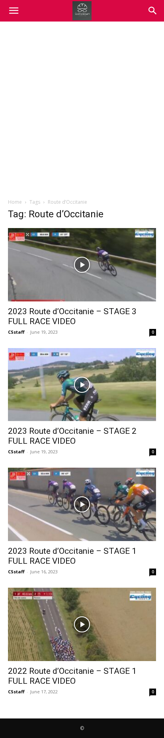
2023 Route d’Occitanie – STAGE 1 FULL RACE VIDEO (72, 556)
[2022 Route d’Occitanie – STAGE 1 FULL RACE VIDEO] (82, 624)
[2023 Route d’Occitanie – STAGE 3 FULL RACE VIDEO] (82, 264)
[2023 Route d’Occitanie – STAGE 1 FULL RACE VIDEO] (82, 504)
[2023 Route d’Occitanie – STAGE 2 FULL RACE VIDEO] (82, 384)
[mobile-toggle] (13, 11)
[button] (153, 11)
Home (15, 202)
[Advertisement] (82, 108)
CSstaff (16, 332)
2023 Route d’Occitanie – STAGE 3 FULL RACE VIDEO (72, 316)
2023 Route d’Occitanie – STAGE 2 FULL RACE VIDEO (72, 436)
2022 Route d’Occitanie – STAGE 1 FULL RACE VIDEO (72, 676)
